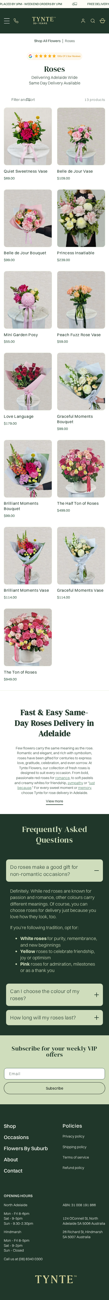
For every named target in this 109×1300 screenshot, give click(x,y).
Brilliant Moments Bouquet (21, 506)
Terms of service (76, 1157)
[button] (93, 20)
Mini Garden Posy (21, 334)
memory (84, 787)
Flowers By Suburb (26, 1148)
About (11, 1159)
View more (54, 801)
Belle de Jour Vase (75, 171)
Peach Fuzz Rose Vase (79, 334)
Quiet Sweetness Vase (26, 171)
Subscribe (54, 1088)
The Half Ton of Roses (78, 503)
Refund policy (73, 1167)
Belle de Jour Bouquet (25, 252)
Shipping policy (74, 1147)
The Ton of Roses (20, 672)
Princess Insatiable (75, 252)
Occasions (16, 1137)
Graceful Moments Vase (80, 590)
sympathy (75, 783)
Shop (10, 1126)
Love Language (19, 416)
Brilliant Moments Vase (26, 590)
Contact (13, 1170)
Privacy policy (73, 1136)
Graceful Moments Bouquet (75, 419)
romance (62, 777)
